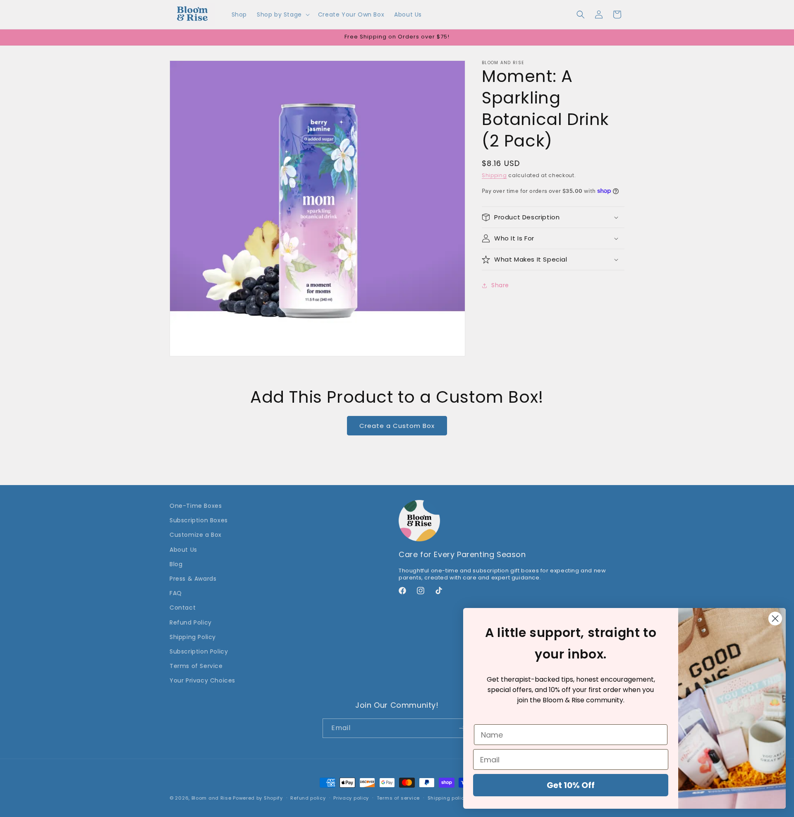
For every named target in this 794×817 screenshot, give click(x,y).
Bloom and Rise (211, 798)
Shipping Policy (193, 637)
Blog (176, 564)
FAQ (176, 593)
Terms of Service (196, 666)
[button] (282, 14)
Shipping (494, 175)
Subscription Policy (199, 651)
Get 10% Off (571, 785)
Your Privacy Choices (202, 680)
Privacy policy (351, 798)
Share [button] (500, 285)
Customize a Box (196, 535)
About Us (183, 549)
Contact (183, 607)
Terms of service (398, 798)
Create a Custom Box (397, 425)
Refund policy (307, 798)
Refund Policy (191, 622)
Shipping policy (447, 798)
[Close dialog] (775, 618)
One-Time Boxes (196, 506)
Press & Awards (193, 578)
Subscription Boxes (199, 520)
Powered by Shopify (258, 798)
